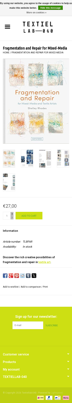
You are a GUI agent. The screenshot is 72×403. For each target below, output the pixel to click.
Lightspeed (57, 392)
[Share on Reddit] (22, 275)
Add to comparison (31, 286)
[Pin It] (16, 275)
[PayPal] (48, 397)
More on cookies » (36, 12)
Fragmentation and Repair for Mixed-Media (37, 52)
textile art (44, 262)
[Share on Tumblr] (28, 275)
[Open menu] (7, 26)
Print (45, 286)
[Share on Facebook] (5, 275)
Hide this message (50, 8)
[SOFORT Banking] (65, 397)
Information (10, 230)
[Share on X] (34, 275)
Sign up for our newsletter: (36, 316)
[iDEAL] (40, 397)
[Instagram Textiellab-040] (43, 337)
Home (6, 52)
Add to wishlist (11, 286)
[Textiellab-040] (43, 27)
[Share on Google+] (11, 275)
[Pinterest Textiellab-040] (36, 337)
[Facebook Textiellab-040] (29, 337)
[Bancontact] (57, 397)
